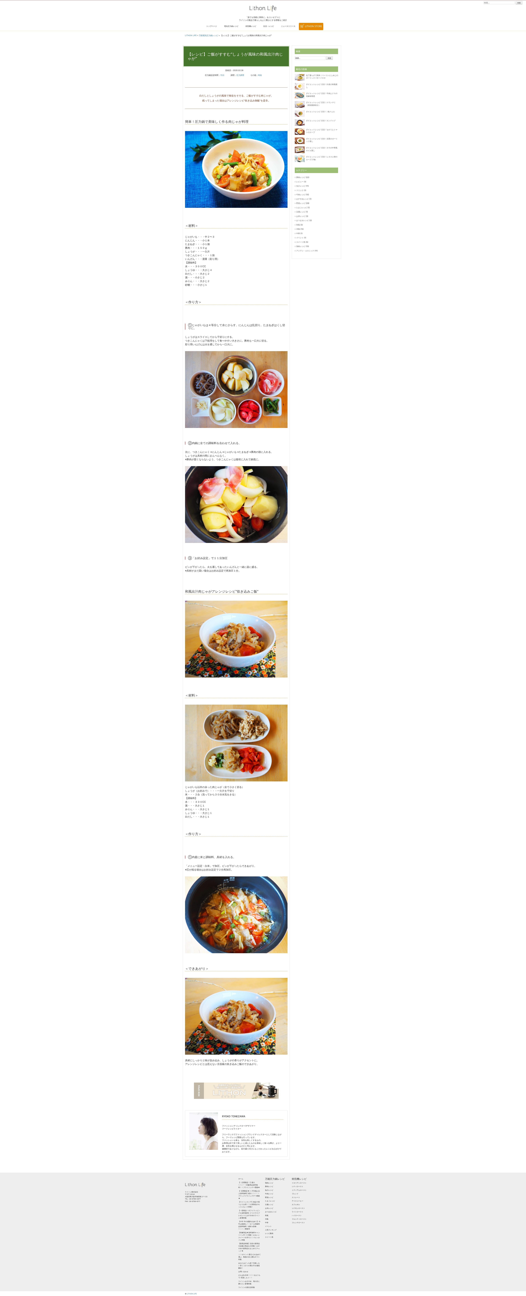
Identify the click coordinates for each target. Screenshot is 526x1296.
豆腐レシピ (300, 212)
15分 (222, 75)
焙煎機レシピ (250, 26)
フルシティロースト (299, 1219)
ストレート (296, 1197)
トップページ (211, 26)
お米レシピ (300, 216)
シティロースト (297, 1186)
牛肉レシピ (300, 194)
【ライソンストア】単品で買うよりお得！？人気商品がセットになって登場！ (249, 1204)
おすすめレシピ (302, 199)
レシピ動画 (269, 1233)
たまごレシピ (301, 207)
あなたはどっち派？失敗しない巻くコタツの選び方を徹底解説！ (249, 1265)
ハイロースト (297, 1215)
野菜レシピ (300, 203)
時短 (260, 75)
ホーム (240, 1179)
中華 (298, 233)
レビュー (299, 182)
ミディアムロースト (299, 1190)
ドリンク (299, 190)
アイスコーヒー (297, 1201)
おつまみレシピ (302, 220)
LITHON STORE (313, 26)
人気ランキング (271, 1230)
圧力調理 (240, 75)
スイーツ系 (300, 242)
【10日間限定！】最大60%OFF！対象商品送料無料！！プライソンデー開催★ (249, 1184)
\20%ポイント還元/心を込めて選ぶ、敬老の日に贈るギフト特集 (249, 1256)
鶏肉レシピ (300, 246)
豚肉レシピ (300, 177)
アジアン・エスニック (305, 251)
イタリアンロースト (299, 1183)
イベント (299, 238)
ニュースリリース (288, 26)
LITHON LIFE (192, 1294)
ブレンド (295, 1194)
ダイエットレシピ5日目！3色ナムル (320, 111)
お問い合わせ (243, 1272)
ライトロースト (297, 1212)
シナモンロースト (298, 1208)
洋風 (298, 229)
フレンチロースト (298, 1223)
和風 (298, 225)
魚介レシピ (300, 186)
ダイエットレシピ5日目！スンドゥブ (320, 121)
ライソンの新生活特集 (246, 1287)
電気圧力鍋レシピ (231, 26)
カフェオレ (296, 1204)
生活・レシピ (268, 26)
